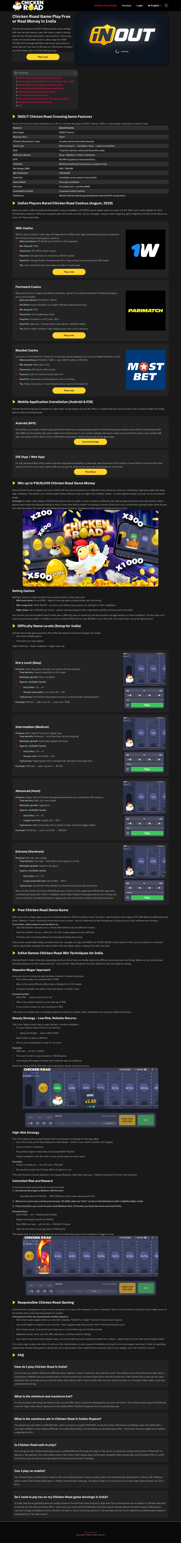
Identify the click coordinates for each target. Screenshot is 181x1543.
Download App (90, 441)
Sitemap (94, 1532)
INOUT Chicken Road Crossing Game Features (40, 78)
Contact (126, 5)
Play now (43, 57)
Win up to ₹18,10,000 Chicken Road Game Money (41, 88)
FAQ (20, 105)
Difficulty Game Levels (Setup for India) (36, 92)
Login (140, 5)
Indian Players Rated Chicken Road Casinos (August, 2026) (46, 81)
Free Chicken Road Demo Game (33, 95)
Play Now (90, 471)
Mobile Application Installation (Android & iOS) (40, 85)
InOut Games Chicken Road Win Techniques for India (43, 99)
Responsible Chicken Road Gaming (34, 102)
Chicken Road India (105, 5)
